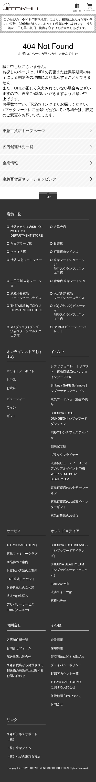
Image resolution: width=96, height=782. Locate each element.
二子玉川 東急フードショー (26, 283)
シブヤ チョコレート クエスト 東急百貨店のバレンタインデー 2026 (70, 371)
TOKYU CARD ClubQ (22, 545)
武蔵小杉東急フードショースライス (25, 295)
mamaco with (60, 583)
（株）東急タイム (19, 747)
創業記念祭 (58, 446)
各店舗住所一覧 (17, 639)
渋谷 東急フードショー (26, 260)
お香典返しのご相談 (20, 587)
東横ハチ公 (58, 600)
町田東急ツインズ (66, 251)
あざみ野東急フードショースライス (69, 295)
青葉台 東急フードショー (69, 283)
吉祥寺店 (60, 227)
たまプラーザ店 (21, 243)
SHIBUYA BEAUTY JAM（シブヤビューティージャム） (69, 569)
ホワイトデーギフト (20, 371)
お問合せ (57, 704)
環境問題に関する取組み (67, 656)
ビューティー (16, 399)
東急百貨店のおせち (64, 515)
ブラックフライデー (64, 454)
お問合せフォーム (19, 648)
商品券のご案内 (17, 562)
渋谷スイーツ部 (61, 592)
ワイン (11, 407)
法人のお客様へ (17, 595)
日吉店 (58, 243)
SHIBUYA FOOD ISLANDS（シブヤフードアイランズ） (69, 550)
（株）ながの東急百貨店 (23, 756)
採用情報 (57, 648)
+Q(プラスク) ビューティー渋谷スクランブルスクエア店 (69, 311)
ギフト (11, 415)
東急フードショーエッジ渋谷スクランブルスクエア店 (69, 266)
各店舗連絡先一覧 (18, 146)
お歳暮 (11, 387)
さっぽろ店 (18, 251)
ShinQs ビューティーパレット (70, 329)
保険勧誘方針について (66, 695)
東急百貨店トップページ (24, 130)
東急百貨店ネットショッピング (29, 178)
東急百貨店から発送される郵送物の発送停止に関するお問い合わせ (25, 670)
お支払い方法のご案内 (22, 570)
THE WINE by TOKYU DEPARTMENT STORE (26, 307)
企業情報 (10, 162)
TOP (48, 197)
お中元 (11, 379)
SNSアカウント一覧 (65, 673)
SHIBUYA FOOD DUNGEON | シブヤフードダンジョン (69, 418)
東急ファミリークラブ (22, 553)
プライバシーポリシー (66, 665)
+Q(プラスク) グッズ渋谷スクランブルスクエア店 (25, 331)
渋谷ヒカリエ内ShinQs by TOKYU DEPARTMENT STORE (26, 231)
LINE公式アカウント (21, 578)
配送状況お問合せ (19, 656)
